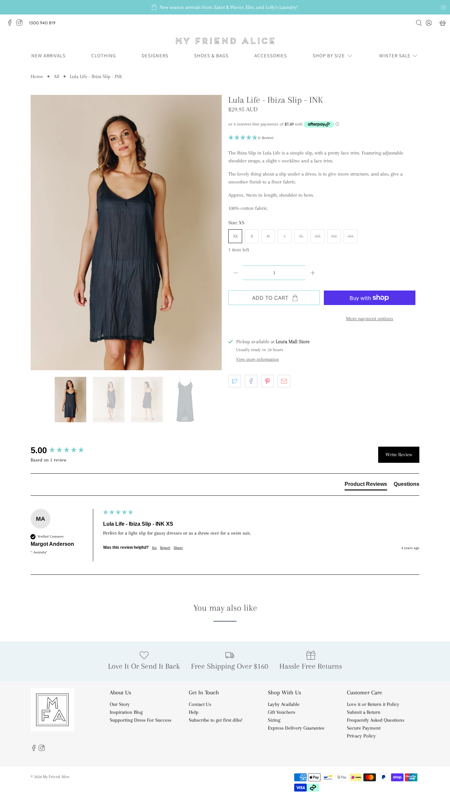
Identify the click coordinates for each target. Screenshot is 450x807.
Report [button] (165, 547)
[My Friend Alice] (225, 41)
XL (301, 236)
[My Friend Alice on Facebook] (11, 24)
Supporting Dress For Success (140, 720)
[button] (323, 138)
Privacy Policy (361, 736)
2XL (318, 236)
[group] (65, 450)
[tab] (366, 485)
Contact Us (200, 704)
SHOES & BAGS (211, 55)
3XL (334, 236)
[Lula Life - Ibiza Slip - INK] (126, 232)
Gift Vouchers (281, 712)
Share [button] (178, 547)
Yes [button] (154, 547)
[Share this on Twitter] (234, 381)
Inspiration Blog (126, 712)
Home (37, 76)
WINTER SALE (394, 55)
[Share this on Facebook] (251, 381)
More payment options (369, 318)
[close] (443, 7)
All (56, 76)
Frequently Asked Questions (375, 720)
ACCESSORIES (270, 55)
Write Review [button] (398, 455)
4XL (351, 236)
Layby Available (283, 704)
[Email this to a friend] (284, 381)
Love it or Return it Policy (373, 704)
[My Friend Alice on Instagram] (21, 24)
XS (235, 236)
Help (193, 712)
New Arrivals (48, 55)
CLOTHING (103, 55)
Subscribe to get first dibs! (215, 720)
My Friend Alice (56, 776)
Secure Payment (363, 728)
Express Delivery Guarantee (296, 728)
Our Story (120, 704)
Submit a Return (363, 712)
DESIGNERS (155, 55)
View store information (257, 359)
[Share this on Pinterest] (267, 381)
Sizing (274, 720)
